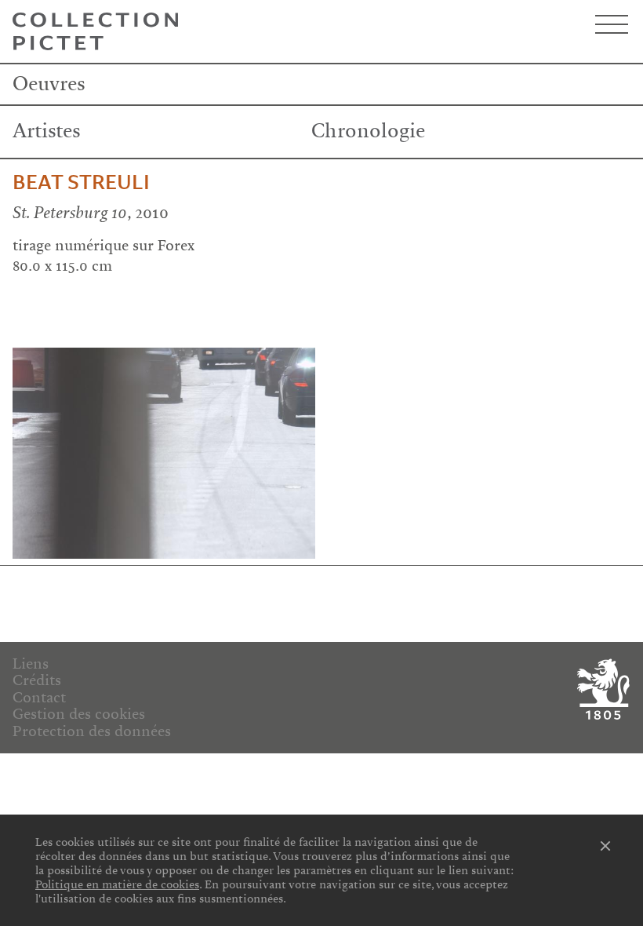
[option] (164, 453)
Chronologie (368, 131)
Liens (31, 664)
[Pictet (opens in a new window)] (601, 689)
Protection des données (92, 731)
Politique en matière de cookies (117, 884)
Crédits (37, 680)
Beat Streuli (81, 183)
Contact (39, 697)
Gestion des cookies (79, 714)
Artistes (47, 131)
